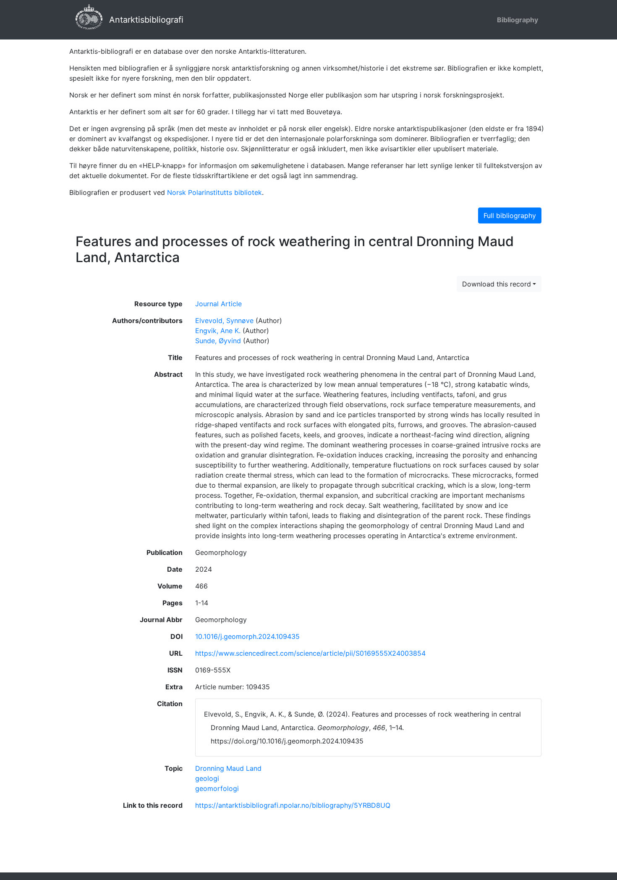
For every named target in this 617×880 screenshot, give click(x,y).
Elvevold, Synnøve (224, 320)
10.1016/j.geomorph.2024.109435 (247, 636)
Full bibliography (510, 215)
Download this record (496, 284)
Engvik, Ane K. (218, 330)
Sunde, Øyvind (218, 340)
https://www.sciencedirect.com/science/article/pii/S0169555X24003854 (310, 653)
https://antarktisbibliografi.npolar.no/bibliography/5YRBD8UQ (292, 805)
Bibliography (517, 20)
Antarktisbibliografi (146, 20)
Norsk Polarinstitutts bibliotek (214, 192)
